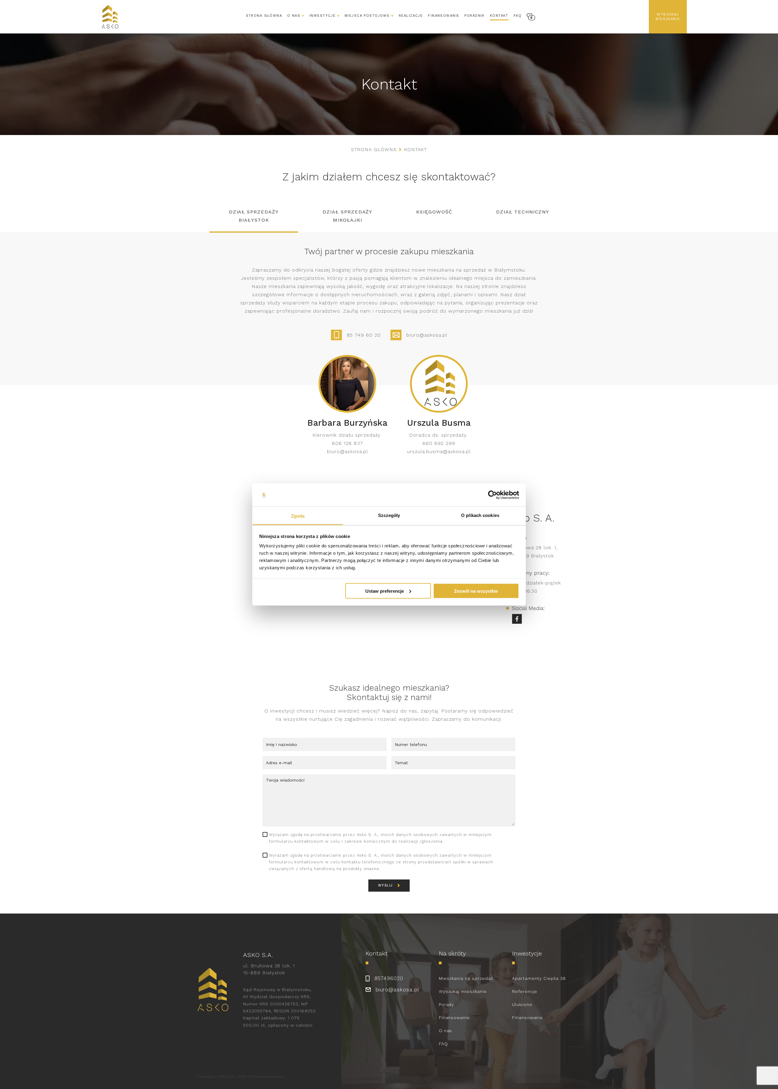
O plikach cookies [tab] (480, 515)
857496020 (389, 978)
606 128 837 (347, 443)
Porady (446, 1004)
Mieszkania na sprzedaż (466, 978)
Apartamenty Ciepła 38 (539, 978)
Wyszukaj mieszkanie (668, 16)
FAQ (518, 16)
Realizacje (411, 16)
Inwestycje (322, 16)
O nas (445, 1030)
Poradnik (474, 16)
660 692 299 (439, 443)
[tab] (253, 218)
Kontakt (499, 16)
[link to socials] (517, 619)
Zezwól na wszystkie (476, 590)
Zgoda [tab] (298, 515)
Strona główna (264, 16)
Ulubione (522, 1004)
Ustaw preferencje (384, 590)
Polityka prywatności (266, 1077)
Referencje (525, 991)
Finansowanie (443, 16)
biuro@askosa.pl (426, 335)
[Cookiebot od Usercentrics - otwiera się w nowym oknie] (492, 495)
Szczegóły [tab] (389, 515)
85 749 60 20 (364, 335)
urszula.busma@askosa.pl (438, 451)
